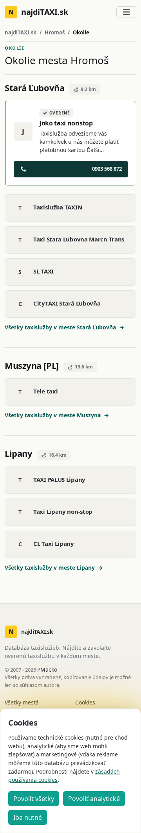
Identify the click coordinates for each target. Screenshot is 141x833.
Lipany (18, 453)
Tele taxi (45, 391)
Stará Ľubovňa (34, 87)
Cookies (85, 702)
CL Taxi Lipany (53, 543)
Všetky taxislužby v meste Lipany (54, 567)
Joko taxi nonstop (66, 123)
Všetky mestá (22, 702)
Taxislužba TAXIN (57, 207)
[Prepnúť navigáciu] (126, 12)
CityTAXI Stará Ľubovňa (66, 303)
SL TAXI (43, 271)
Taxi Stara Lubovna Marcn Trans (78, 239)
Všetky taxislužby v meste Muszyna (57, 415)
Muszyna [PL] (32, 365)
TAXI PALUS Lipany (59, 479)
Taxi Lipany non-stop (62, 511)
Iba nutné (27, 817)
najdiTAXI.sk (20, 32)
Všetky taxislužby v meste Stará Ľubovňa (64, 327)
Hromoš (55, 32)
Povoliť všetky (33, 798)
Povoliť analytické (94, 798)
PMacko (47, 669)
